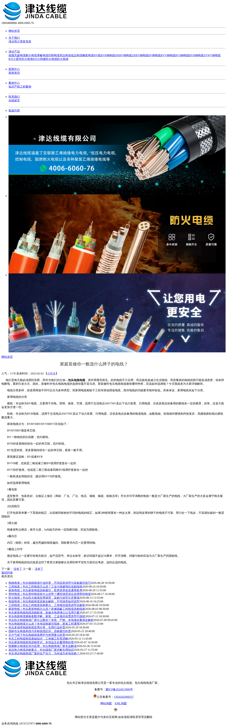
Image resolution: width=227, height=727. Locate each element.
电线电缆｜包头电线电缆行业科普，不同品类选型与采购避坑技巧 (50, 582)
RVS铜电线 (182, 55)
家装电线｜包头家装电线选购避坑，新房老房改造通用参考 (45, 590)
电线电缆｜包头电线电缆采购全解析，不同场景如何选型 (44, 601)
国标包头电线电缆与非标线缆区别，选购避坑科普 (40, 631)
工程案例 (25, 86)
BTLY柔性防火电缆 (21, 59)
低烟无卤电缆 (17, 55)
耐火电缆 (31, 55)
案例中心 (14, 82)
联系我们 (14, 96)
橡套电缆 (88, 55)
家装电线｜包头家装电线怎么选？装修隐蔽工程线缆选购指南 (47, 608)
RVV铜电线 (168, 55)
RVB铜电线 (196, 55)
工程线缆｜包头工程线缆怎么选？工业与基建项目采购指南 (45, 586)
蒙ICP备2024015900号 (119, 689)
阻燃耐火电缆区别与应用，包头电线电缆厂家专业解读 (43, 646)
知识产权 (14, 86)
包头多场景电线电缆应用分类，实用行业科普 (37, 627)
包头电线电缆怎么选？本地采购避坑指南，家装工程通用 (44, 623)
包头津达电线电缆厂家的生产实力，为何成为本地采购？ (44, 653)
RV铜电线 (154, 55)
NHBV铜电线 (123, 55)
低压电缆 (76, 55)
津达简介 (14, 41)
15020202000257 (124, 696)
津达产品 (14, 51)
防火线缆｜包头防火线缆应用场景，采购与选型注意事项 (44, 597)
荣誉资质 (25, 41)
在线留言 (14, 100)
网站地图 (106, 703)
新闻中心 (14, 69)
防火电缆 (62, 59)
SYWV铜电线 (212, 55)
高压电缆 (65, 55)
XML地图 (121, 703)
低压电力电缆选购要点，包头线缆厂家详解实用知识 (41, 649)
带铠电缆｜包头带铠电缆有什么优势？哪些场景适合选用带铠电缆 (50, 594)
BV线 (97, 55)
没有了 (17, 568)
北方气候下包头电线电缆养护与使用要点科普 (37, 634)
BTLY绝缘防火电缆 (45, 59)
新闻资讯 (14, 72)
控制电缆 (54, 55)
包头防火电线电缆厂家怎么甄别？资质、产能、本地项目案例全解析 (51, 620)
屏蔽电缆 (42, 55)
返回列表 (7, 572)
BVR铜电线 (108, 55)
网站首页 (14, 30)
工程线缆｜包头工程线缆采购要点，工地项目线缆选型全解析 (47, 605)
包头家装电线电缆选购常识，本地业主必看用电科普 (41, 642)
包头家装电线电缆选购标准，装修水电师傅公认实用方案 (44, 612)
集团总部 (14, 110)
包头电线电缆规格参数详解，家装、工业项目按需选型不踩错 (47, 616)
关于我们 (14, 37)
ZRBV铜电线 (140, 55)
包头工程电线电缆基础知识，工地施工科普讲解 (38, 638)
